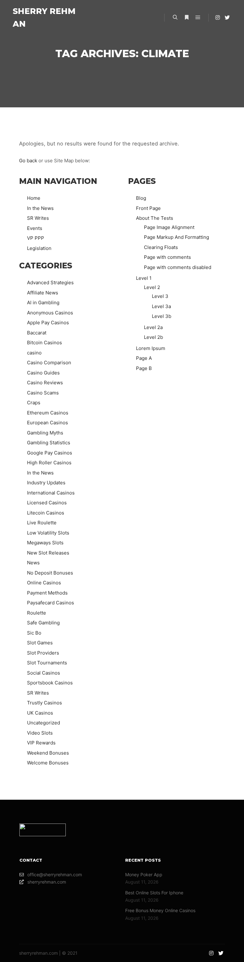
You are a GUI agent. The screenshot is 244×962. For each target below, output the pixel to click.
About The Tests (154, 218)
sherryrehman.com (46, 882)
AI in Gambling (43, 302)
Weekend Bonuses (48, 753)
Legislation (39, 248)
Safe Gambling (43, 623)
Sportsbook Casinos (50, 683)
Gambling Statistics (48, 443)
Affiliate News (42, 293)
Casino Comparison (49, 363)
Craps (33, 403)
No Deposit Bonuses (50, 573)
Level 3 (160, 296)
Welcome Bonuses (48, 763)
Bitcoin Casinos (44, 343)
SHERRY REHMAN (44, 17)
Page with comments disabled (177, 267)
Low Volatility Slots (48, 533)
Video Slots (40, 733)
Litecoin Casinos (45, 513)
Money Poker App (143, 874)
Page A (144, 358)
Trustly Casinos (44, 703)
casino (34, 353)
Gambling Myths (45, 433)
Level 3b (161, 316)
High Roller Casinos (49, 463)
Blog (141, 198)
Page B (144, 368)
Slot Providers (43, 653)
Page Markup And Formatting (176, 237)
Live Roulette (42, 523)
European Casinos (47, 423)
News (33, 563)
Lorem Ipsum (150, 348)
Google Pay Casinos (49, 453)
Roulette (36, 613)
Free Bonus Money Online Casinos (160, 910)
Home (33, 198)
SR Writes (38, 218)
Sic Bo (34, 633)
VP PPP (35, 238)
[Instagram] (218, 17)
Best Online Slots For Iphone (154, 892)
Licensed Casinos (47, 503)
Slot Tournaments (47, 663)
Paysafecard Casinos (50, 603)
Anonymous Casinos (50, 313)
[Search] (175, 17)
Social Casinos (43, 673)
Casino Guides (43, 373)
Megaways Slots (45, 543)
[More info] (186, 17)
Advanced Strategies (50, 282)
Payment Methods (47, 593)
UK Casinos (40, 713)
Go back (28, 161)
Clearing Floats (161, 247)
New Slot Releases (48, 553)
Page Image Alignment (169, 227)
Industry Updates (46, 483)
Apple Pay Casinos (48, 323)
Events (34, 228)
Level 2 (152, 287)
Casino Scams (43, 393)
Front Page (148, 208)
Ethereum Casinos (47, 413)
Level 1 (144, 278)
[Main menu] (198, 17)
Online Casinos (44, 583)
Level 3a (161, 306)
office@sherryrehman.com (54, 874)
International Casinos (51, 493)
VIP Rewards (41, 743)
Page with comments (167, 257)
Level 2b (153, 337)
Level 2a (153, 327)
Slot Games (40, 643)
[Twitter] (227, 17)
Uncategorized (43, 723)
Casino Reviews (45, 383)
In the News (40, 208)
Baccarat (36, 333)
